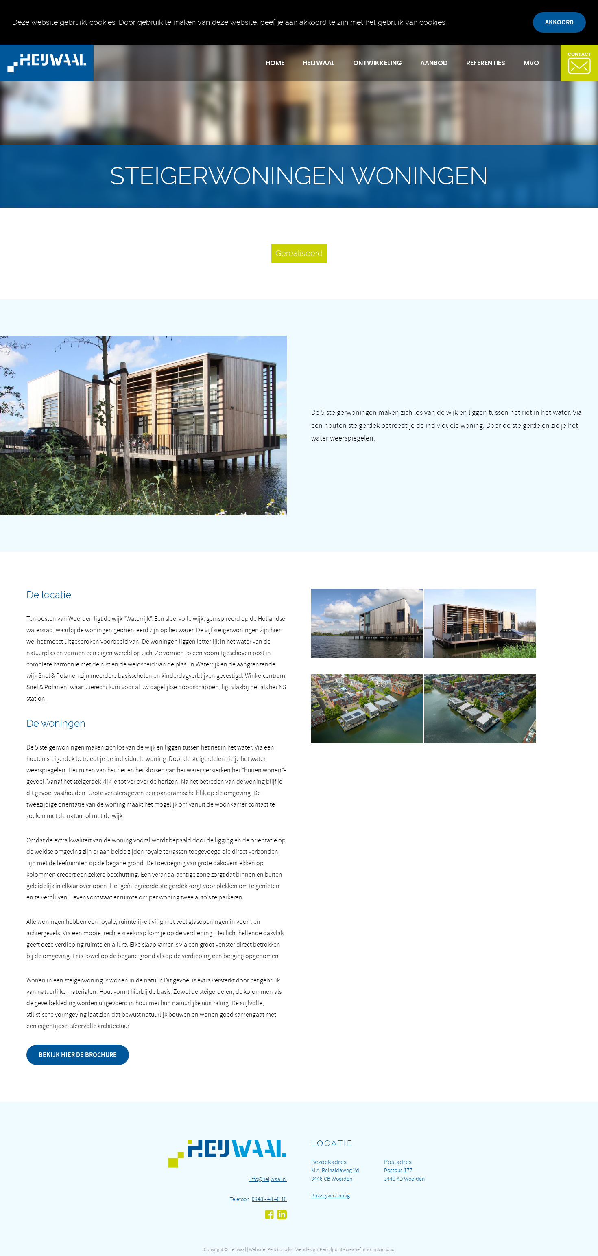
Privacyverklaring (330, 1195)
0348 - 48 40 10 (269, 1199)
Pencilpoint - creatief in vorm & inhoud (357, 1250)
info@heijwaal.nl (268, 1179)
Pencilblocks (279, 1250)
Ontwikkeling (377, 63)
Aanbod (434, 63)
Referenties (485, 63)
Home (275, 63)
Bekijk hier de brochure (78, 1054)
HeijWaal (319, 63)
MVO (531, 63)
